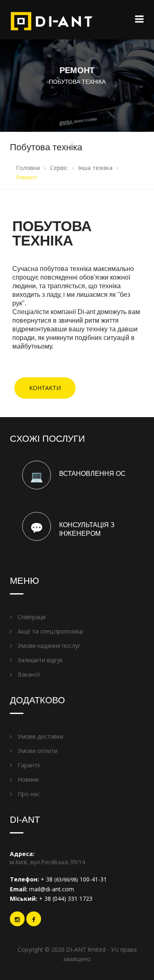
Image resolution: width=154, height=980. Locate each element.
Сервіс (59, 168)
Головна (28, 168)
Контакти (45, 388)
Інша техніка (95, 168)
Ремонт (26, 177)
